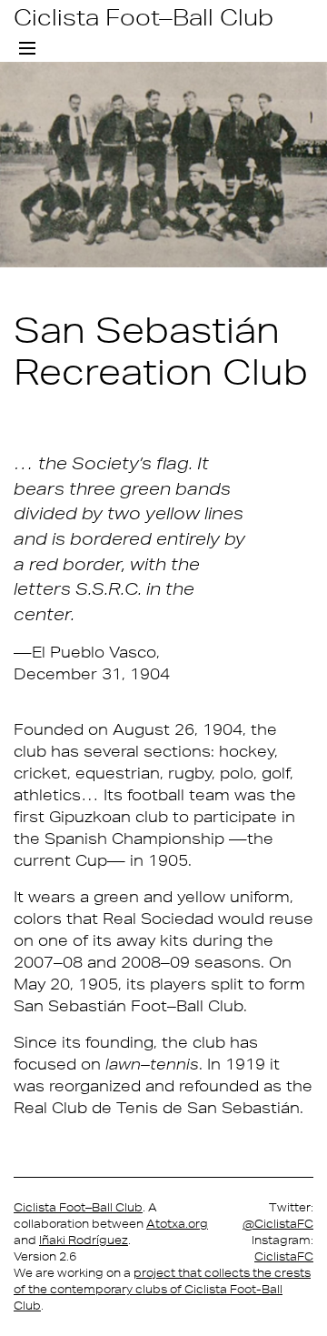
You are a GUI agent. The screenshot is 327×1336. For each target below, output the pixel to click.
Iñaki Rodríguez (83, 1240)
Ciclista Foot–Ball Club (143, 17)
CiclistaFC (283, 1256)
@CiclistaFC (278, 1223)
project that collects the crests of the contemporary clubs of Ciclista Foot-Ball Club (162, 1289)
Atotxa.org (177, 1223)
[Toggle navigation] (27, 49)
